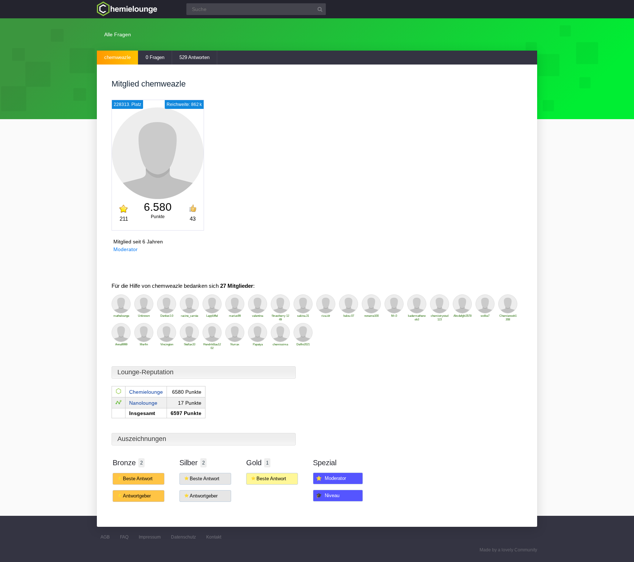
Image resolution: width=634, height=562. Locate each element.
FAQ (124, 537)
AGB (105, 537)
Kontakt (213, 537)
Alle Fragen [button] (117, 34)
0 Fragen (155, 57)
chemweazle (117, 57)
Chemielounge (146, 392)
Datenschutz (183, 537)
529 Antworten (194, 57)
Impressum (150, 537)
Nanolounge (143, 403)
